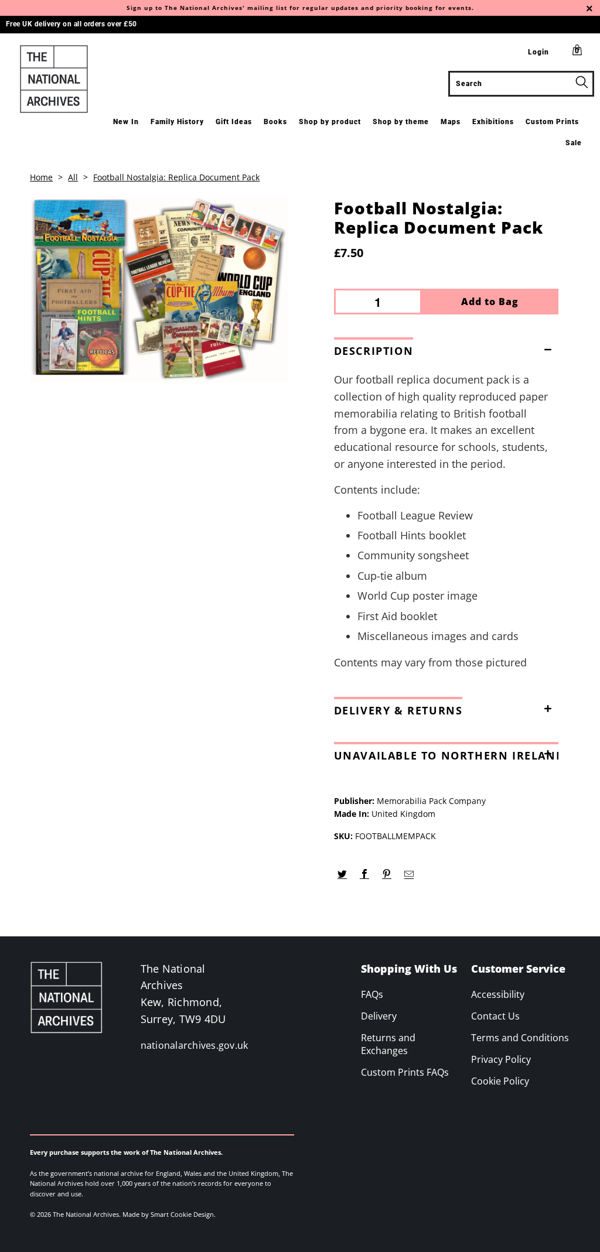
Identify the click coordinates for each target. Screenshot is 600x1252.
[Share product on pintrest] (387, 874)
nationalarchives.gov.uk (194, 1045)
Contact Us (495, 1016)
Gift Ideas (234, 122)
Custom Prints (552, 122)
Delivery (379, 1016)
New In (126, 122)
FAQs (372, 994)
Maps (451, 122)
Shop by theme (401, 122)
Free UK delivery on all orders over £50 (71, 24)
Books (275, 122)
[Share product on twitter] (342, 874)
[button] (446, 348)
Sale (573, 143)
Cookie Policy (500, 1081)
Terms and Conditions (520, 1037)
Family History (177, 122)
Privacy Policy (501, 1059)
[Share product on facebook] (364, 874)
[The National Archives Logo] (54, 79)
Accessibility (497, 994)
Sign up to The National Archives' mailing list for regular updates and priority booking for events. (300, 8)
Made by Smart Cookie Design (168, 1214)
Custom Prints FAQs (405, 1072)
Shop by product (330, 122)
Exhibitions (493, 122)
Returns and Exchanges (388, 1044)
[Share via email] (409, 874)
